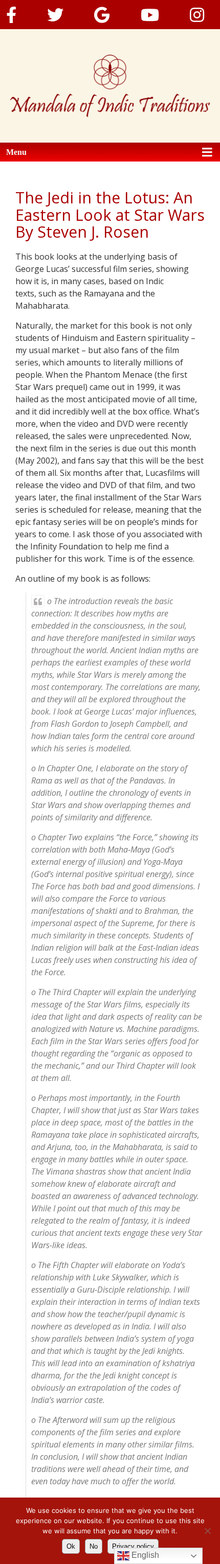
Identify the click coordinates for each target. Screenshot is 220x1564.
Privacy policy (133, 1546)
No (94, 1546)
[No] (207, 1531)
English (144, 1555)
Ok (71, 1546)
